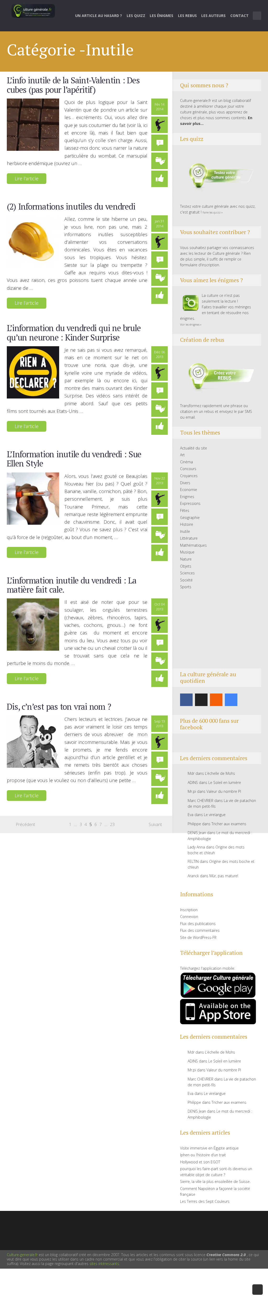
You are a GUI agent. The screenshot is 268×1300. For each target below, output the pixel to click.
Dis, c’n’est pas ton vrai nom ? (59, 706)
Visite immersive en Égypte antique (209, 1148)
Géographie (190, 517)
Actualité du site (193, 448)
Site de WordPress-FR (198, 937)
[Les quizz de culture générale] (218, 176)
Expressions (190, 503)
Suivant (155, 824)
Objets (185, 566)
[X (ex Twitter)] (201, 700)
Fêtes (184, 510)
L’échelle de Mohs (220, 773)
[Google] (231, 700)
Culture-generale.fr (22, 1254)
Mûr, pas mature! (223, 875)
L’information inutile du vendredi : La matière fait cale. (71, 585)
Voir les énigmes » (191, 324)
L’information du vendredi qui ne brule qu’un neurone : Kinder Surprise (74, 332)
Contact (239, 15)
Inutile (185, 531)
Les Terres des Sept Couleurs (205, 1201)
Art (182, 454)
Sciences (187, 572)
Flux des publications (198, 923)
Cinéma (186, 461)
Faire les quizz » (213, 212)
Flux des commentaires (200, 930)
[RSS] (216, 700)
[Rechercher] (257, 15)
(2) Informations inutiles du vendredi (71, 206)
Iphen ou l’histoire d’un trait (203, 1154)
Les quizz (136, 15)
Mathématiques (193, 545)
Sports (185, 586)
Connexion (189, 916)
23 (112, 824)
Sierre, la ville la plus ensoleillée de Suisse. (215, 1181)
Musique (187, 552)
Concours (188, 468)
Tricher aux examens (228, 823)
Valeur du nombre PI (223, 791)
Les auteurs (213, 15)
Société (186, 579)
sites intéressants (104, 1263)
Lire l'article (26, 178)
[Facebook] (186, 700)
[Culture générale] (33, 11)
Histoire (186, 524)
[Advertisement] (218, 629)
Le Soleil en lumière (224, 782)
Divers (185, 482)
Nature (186, 559)
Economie (188, 489)
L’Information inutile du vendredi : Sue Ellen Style (74, 459)
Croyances (189, 475)
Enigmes (187, 496)
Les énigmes (161, 15)
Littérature (189, 538)
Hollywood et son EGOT (200, 1161)
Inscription (189, 909)
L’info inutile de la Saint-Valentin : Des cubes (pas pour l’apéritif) (73, 85)
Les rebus (187, 15)
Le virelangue (215, 814)
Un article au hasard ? (98, 15)
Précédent (25, 824)
